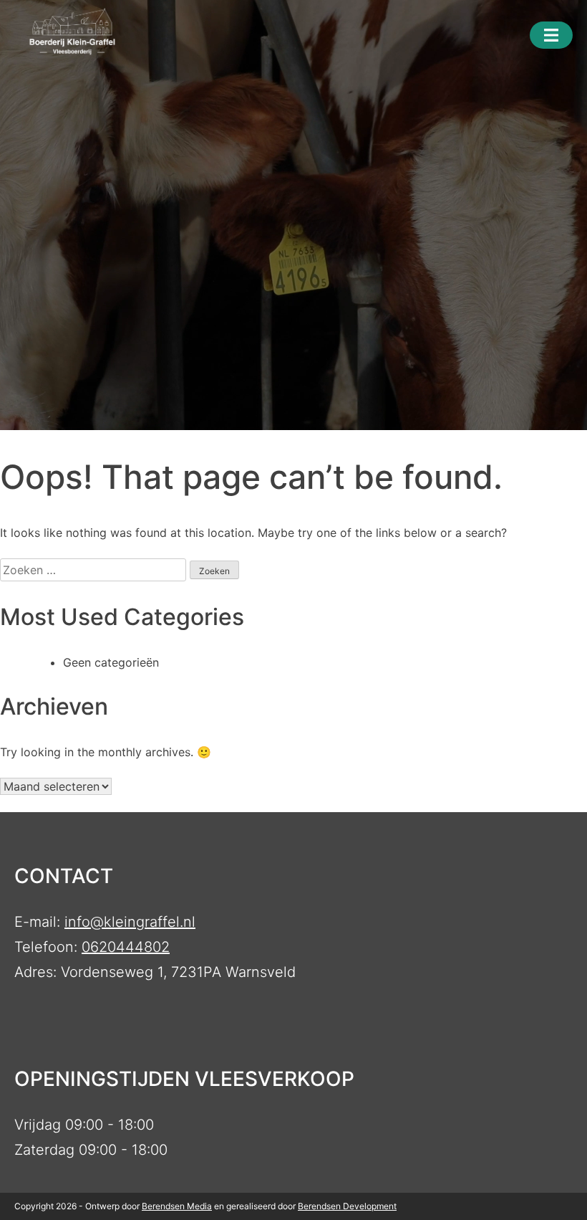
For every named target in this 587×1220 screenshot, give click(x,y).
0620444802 (126, 946)
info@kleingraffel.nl (129, 921)
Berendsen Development (347, 1206)
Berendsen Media (177, 1206)
